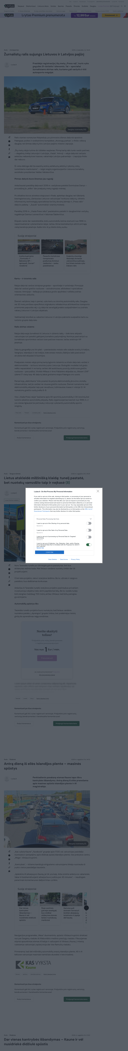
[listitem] (64, 519)
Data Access (64, 559)
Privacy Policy (75, 559)
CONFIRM (49, 552)
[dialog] (64, 525)
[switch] (88, 523)
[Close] (98, 492)
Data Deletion (52, 559)
